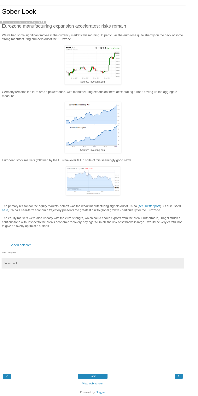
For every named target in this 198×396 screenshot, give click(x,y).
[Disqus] (93, 318)
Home (93, 376)
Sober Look (19, 11)
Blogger (100, 392)
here (5, 210)
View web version (92, 383)
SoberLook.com (20, 245)
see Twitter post (149, 206)
